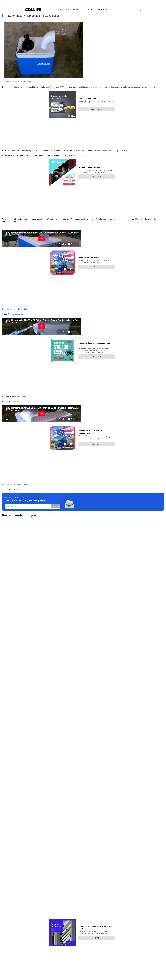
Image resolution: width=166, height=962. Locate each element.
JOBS (68, 9)
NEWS (60, 9)
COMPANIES (90, 9)
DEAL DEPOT (103, 9)
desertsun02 (18, 314)
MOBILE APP (77, 9)
